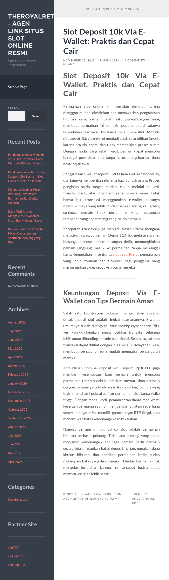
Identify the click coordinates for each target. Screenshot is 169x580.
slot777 (13, 547)
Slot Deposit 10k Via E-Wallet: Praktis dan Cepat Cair (109, 41)
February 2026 (18, 374)
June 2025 (15, 444)
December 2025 (19, 392)
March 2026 (16, 366)
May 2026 (15, 348)
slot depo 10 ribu (126, 254)
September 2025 (19, 418)
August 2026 (17, 322)
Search (14, 108)
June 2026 (15, 339)
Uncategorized (18, 499)
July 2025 (15, 435)
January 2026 (17, 383)
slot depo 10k (17, 564)
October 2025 (17, 409)
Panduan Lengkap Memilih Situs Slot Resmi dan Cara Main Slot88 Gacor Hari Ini (26, 159)
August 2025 (17, 427)
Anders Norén (143, 498)
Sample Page (17, 87)
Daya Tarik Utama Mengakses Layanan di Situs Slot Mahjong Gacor (25, 216)
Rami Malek (110, 60)
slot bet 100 (16, 556)
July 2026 (15, 331)
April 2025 (15, 461)
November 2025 (19, 400)
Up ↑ (135, 503)
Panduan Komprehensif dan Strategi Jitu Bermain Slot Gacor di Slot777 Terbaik (26, 176)
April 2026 (15, 357)
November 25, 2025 (79, 60)
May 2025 (15, 453)
